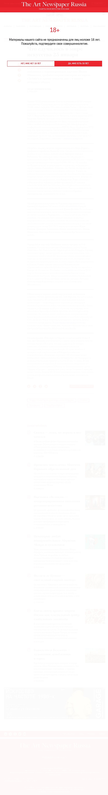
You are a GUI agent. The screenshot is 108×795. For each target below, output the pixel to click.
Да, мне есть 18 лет (78, 64)
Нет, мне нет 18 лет (31, 64)
